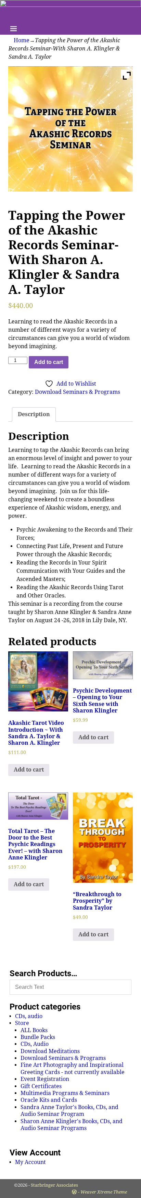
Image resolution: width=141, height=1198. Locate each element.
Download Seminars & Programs (77, 392)
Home (21, 40)
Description (34, 414)
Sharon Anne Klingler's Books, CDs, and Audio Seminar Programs (72, 1124)
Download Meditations (50, 1051)
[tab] (34, 414)
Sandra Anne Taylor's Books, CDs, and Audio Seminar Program (69, 1110)
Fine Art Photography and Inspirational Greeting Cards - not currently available (73, 1068)
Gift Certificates (41, 1086)
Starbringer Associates (54, 1185)
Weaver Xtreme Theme (103, 1192)
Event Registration (45, 1079)
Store (22, 1023)
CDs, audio (28, 1016)
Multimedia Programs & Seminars (65, 1093)
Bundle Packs (38, 1037)
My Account (30, 1162)
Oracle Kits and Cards (49, 1100)
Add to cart (48, 362)
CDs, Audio (35, 1044)
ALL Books (34, 1030)
